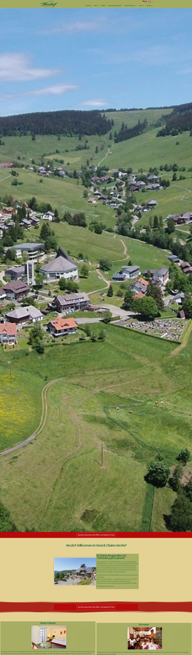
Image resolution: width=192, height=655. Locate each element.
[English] (145, 1)
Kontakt (149, 5)
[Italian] (151, 1)
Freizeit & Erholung (129, 5)
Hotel (95, 5)
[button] (2, 270)
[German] (143, 1)
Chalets (103, 5)
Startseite (88, 5)
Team (140, 5)
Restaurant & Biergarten (114, 5)
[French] (147, 1)
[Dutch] (149, 1)
